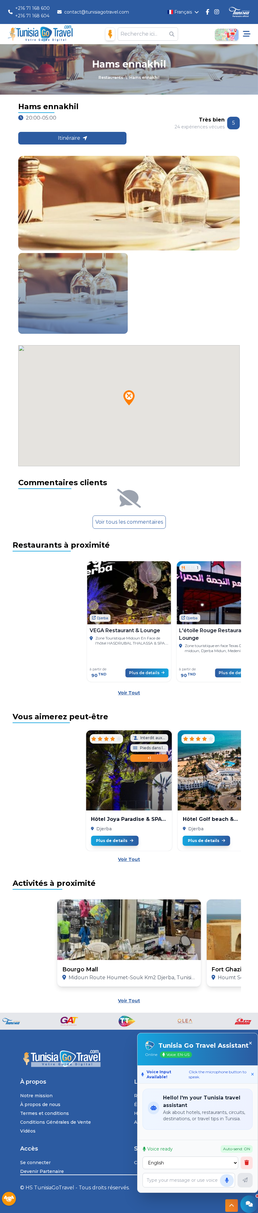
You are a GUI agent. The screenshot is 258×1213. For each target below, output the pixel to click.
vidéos (28, 1131)
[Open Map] (226, 34)
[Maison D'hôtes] (110, 33)
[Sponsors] (9, 1199)
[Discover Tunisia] (239, 12)
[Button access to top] (231, 1203)
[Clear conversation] (247, 1163)
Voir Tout (129, 693)
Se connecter (35, 1162)
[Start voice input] (227, 1180)
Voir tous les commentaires (129, 522)
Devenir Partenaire (42, 1171)
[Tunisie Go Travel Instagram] (216, 12)
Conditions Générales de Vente (55, 1122)
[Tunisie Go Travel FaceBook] (207, 12)
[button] (129, 397)
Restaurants (110, 77)
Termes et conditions (44, 1113)
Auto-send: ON (236, 1148)
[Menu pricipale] (246, 34)
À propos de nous (40, 1104)
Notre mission (36, 1095)
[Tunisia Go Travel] (129, 1058)
